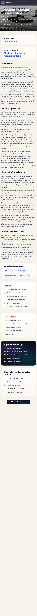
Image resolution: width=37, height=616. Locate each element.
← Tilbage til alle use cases (18, 402)
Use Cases (9, 6)
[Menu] (34, 2)
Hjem (2, 6)
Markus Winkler (8, 27)
